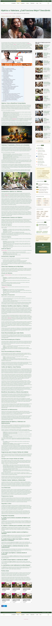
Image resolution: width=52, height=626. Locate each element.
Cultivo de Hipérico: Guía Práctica (7, 83)
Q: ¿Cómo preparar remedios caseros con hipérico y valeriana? (11, 95)
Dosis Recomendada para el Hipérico (8, 81)
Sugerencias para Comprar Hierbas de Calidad (9, 87)
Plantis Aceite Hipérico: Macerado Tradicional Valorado (47, 54)
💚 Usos (18, 3)
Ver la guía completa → (43, 251)
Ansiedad (42, 211)
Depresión (38, 211)
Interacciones (46, 200)
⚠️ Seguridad (23, 3)
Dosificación (39, 204)
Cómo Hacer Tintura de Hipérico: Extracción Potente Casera (47, 134)
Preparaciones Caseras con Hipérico (7, 71)
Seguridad (38, 200)
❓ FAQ (40, 3)
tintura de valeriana (5, 286)
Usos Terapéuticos (6, 13)
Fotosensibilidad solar (40, 159)
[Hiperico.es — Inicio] (4, 3)
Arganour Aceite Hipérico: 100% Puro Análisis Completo (47, 69)
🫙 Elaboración (32, 3)
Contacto (48, 612)
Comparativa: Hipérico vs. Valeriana (7, 70)
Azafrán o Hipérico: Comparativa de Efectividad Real (47, 112)
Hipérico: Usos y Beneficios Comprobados (8, 68)
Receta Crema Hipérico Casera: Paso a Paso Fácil (47, 90)
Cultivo (38, 202)
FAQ (45, 204)
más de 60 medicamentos (46, 170)
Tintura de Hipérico (6, 73)
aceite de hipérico (4, 250)
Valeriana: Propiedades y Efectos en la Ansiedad (9, 69)
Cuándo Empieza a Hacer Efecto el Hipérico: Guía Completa (47, 46)
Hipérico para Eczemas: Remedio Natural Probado (47, 61)
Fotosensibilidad (39, 214)
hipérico (28, 43)
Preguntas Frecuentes (6, 92)
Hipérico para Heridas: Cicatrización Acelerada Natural (47, 97)
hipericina (6, 195)
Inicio (2, 13)
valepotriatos (9, 318)
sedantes (14, 44)
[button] (2, 606)
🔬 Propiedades (13, 3)
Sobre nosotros (44, 612)
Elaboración (46, 202)
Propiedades (39, 198)
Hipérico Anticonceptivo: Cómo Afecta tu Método (46, 119)
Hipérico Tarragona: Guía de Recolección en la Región (47, 105)
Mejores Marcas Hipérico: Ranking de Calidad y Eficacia (47, 127)
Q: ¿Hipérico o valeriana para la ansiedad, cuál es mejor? (11, 94)
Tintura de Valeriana (6, 77)
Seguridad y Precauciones (7, 78)
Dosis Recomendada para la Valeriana (8, 82)
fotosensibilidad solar (41, 176)
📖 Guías (37, 3)
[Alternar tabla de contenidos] (22, 67)
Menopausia (46, 211)
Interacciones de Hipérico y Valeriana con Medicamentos (10, 86)
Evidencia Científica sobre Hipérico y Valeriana (8, 79)
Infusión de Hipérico (6, 72)
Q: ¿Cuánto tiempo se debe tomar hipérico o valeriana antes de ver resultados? (13, 96)
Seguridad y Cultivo (6, 91)
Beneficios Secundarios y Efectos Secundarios (8, 84)
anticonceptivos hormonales (46, 172)
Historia (47, 216)
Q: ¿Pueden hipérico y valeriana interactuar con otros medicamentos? (12, 97)
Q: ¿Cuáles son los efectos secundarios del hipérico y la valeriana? (12, 93)
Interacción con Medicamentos (7, 85)
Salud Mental (11, 13)
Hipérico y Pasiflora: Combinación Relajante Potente (47, 76)
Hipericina (43, 214)
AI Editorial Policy (26, 619)
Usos (45, 198)
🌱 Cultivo (27, 3)
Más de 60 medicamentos (41, 162)
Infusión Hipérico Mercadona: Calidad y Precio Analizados (47, 83)
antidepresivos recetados (45, 173)
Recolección (43, 216)
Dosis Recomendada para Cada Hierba (7, 80)
